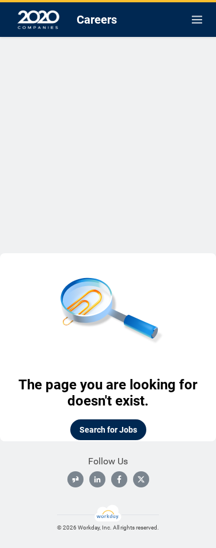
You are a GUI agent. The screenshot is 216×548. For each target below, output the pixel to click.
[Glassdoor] (75, 479)
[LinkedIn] (97, 479)
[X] (141, 479)
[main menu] (197, 19)
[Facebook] (119, 479)
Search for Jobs (108, 429)
